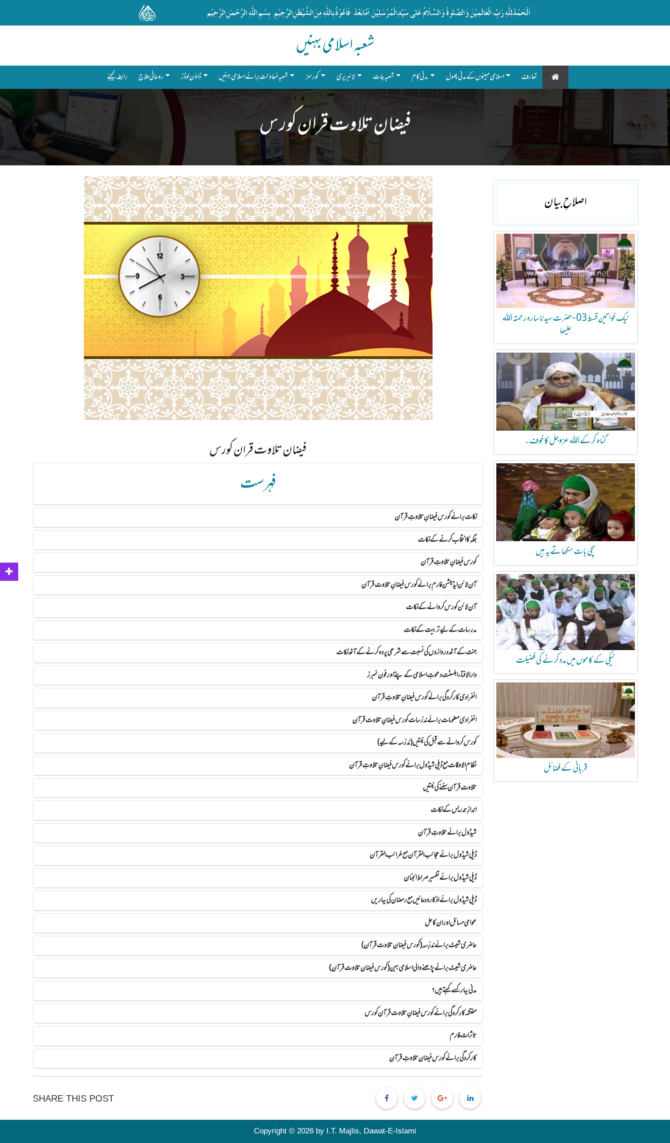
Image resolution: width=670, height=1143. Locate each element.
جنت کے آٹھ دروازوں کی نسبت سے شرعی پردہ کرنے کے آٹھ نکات (406, 652)
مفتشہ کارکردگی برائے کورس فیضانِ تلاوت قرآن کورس (421, 1013)
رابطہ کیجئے (120, 77)
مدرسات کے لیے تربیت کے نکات (440, 630)
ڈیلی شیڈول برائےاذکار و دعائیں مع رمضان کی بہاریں (424, 900)
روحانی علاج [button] (151, 77)
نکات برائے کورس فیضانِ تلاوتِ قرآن (436, 517)
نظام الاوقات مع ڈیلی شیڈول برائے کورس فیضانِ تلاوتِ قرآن (413, 765)
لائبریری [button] (345, 77)
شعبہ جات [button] (383, 77)
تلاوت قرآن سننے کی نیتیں (450, 787)
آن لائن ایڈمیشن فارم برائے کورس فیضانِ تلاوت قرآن (419, 585)
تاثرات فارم (463, 1035)
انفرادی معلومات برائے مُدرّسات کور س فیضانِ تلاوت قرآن (414, 720)
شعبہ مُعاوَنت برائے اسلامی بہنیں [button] (253, 77)
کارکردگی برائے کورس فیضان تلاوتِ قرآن (433, 1058)
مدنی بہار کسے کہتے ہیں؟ (454, 990)
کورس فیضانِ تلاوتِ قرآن (449, 562)
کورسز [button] (312, 77)
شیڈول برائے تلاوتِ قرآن (447, 833)
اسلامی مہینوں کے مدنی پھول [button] (475, 77)
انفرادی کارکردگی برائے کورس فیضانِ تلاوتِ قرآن (424, 697)
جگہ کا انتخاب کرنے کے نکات (447, 540)
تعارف (529, 77)
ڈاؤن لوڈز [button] (191, 77)
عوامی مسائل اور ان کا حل (451, 923)
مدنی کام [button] (420, 77)
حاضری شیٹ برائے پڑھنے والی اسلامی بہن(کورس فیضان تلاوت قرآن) (403, 968)
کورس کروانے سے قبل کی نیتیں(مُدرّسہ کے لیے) (427, 742)
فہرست (258, 483)
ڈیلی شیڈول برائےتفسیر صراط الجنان (440, 878)
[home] (555, 77)
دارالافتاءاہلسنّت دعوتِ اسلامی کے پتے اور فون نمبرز (422, 675)
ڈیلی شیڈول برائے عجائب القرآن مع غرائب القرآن (423, 855)
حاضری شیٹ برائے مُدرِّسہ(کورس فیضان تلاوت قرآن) (419, 945)
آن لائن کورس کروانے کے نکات (441, 607)
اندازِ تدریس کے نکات (454, 810)
